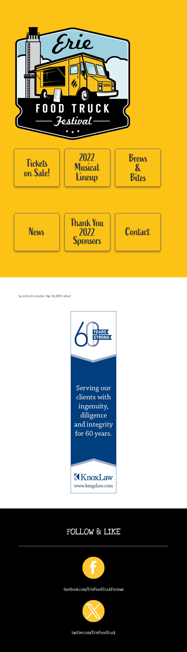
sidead (66, 296)
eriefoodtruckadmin (33, 296)
